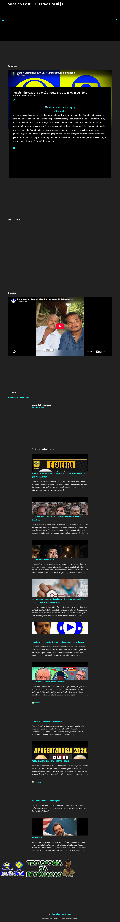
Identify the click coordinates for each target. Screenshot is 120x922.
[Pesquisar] (116, 20)
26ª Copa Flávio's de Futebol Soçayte (46, 801)
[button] (14, 100)
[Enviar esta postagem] (14, 149)
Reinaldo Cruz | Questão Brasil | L (35, 4)
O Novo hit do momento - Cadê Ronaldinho (48, 721)
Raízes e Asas (37, 837)
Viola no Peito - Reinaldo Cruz (43, 559)
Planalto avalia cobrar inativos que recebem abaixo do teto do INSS (58, 642)
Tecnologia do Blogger (61, 914)
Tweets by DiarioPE (40, 407)
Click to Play (60, 111)
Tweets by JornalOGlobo (18, 397)
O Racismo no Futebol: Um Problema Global (48, 682)
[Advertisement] (35, 24)
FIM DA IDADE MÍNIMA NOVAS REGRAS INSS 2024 (51, 761)
